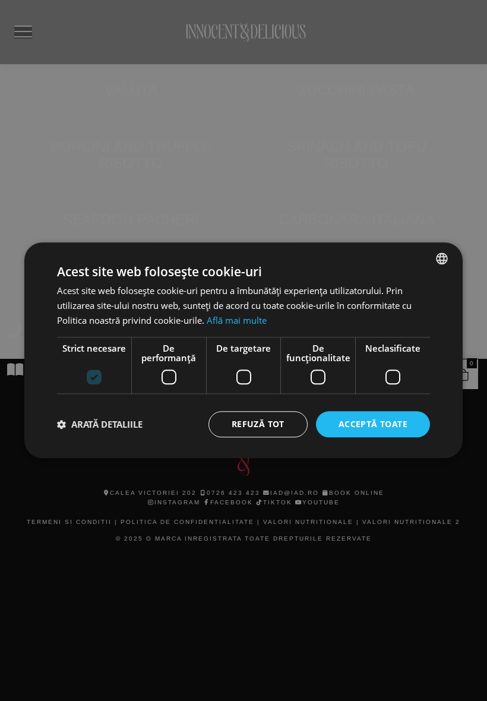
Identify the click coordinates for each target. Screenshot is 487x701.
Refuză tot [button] (258, 424)
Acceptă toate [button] (373, 424)
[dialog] (243, 350)
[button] (100, 424)
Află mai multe (237, 320)
